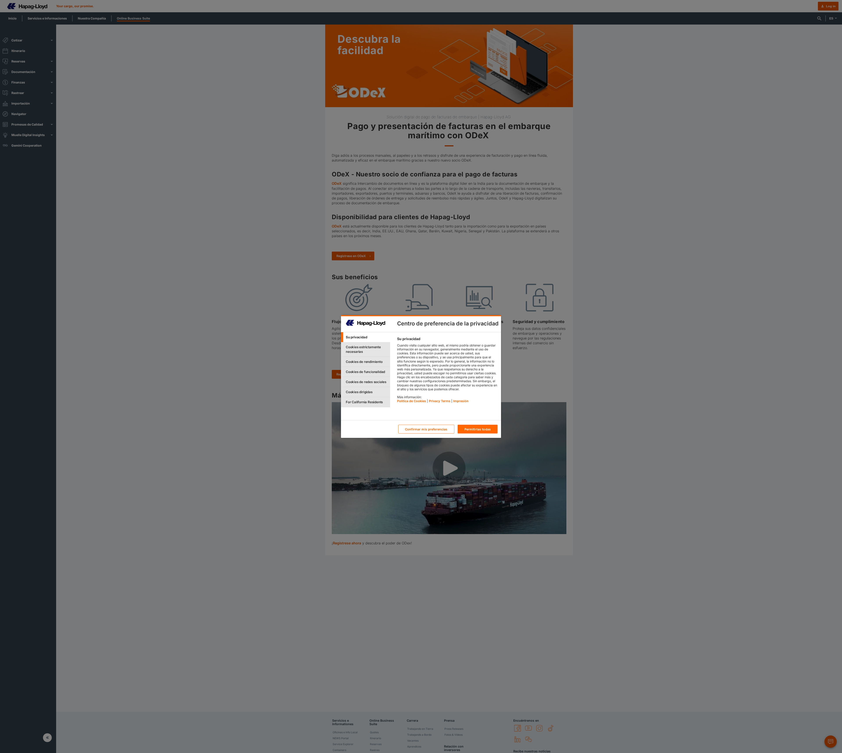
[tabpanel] (447, 371)
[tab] (365, 337)
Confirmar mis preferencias (426, 429)
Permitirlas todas (477, 429)
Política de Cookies (411, 401)
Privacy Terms (439, 401)
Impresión (461, 401)
